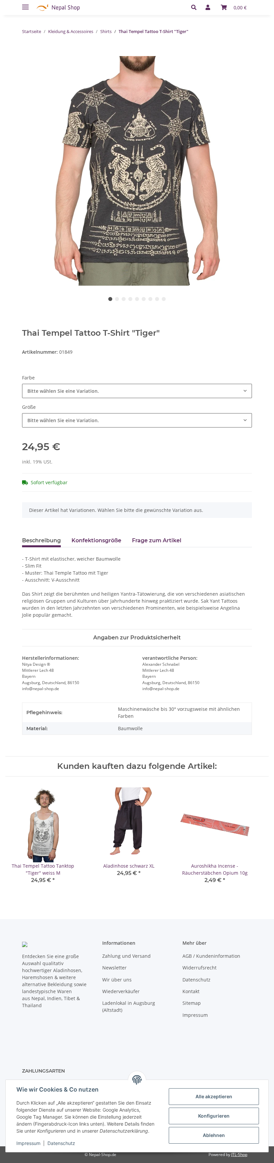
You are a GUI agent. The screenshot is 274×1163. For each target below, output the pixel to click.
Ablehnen (214, 1135)
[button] (195, 7)
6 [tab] (144, 299)
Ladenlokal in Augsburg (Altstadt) (128, 1006)
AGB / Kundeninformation (211, 956)
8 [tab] (157, 299)
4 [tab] (130, 299)
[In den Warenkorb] (27, 52)
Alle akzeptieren (213, 1096)
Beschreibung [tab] (41, 540)
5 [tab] (137, 299)
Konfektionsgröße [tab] (96, 540)
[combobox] (137, 391)
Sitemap (191, 1003)
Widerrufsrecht (199, 967)
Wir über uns (117, 979)
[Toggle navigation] (25, 4)
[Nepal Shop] (58, 7)
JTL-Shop (239, 1154)
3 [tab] (124, 299)
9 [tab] (164, 299)
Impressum (195, 1015)
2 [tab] (117, 299)
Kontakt (190, 991)
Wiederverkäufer (121, 991)
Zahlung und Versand (126, 956)
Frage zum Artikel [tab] (156, 540)
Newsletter (114, 967)
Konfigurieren (214, 1116)
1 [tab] (110, 299)
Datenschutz (196, 979)
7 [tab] (150, 299)
